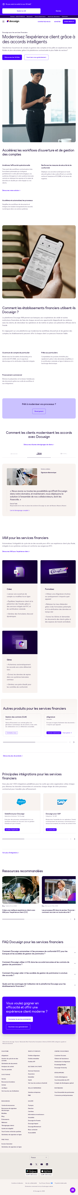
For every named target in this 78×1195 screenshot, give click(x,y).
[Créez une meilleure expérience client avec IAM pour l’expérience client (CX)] (20, 890)
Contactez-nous (44, 22)
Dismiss (58, 11)
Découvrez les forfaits (12, 57)
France (33, 1158)
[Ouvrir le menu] (3, 21)
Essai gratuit (69, 22)
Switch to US (21, 11)
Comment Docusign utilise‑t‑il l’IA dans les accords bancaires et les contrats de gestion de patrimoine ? (35, 963)
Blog (3, 906)
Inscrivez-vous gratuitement (36, 57)
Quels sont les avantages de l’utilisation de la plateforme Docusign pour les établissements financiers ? (34, 985)
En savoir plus (51, 829)
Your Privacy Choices (44, 1183)
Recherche (30, 16)
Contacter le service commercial (19, 1019)
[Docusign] (13, 21)
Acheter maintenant (54, 733)
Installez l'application (12, 829)
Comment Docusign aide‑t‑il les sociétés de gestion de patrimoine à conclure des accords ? (34, 974)
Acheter (57, 22)
